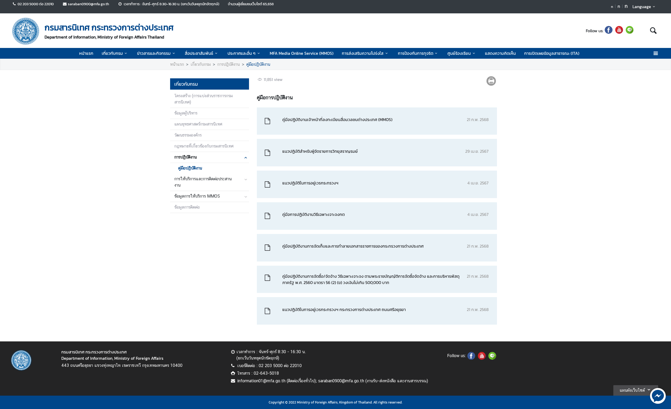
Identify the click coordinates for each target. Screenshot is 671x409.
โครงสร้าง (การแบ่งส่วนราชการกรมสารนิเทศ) (203, 99)
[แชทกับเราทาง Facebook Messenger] (657, 395)
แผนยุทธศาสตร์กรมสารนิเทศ (198, 124)
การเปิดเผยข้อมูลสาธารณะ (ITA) (551, 53)
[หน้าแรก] (25, 31)
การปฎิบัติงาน (228, 64)
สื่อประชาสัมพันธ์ (199, 53)
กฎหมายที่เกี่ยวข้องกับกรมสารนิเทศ (204, 146)
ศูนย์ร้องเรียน (459, 53)
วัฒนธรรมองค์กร (188, 135)
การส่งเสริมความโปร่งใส (362, 53)
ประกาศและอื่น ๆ (242, 53)
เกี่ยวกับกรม (112, 53)
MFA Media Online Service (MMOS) (301, 53)
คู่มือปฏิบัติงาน (258, 64)
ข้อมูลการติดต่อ (187, 207)
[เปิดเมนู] (655, 53)
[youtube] (619, 30)
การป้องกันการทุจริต (415, 53)
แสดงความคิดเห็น (500, 53)
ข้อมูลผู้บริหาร (185, 113)
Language (641, 6)
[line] (629, 30)
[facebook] (608, 30)
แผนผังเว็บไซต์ (632, 390)
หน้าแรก (86, 53)
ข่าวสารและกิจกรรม (154, 53)
